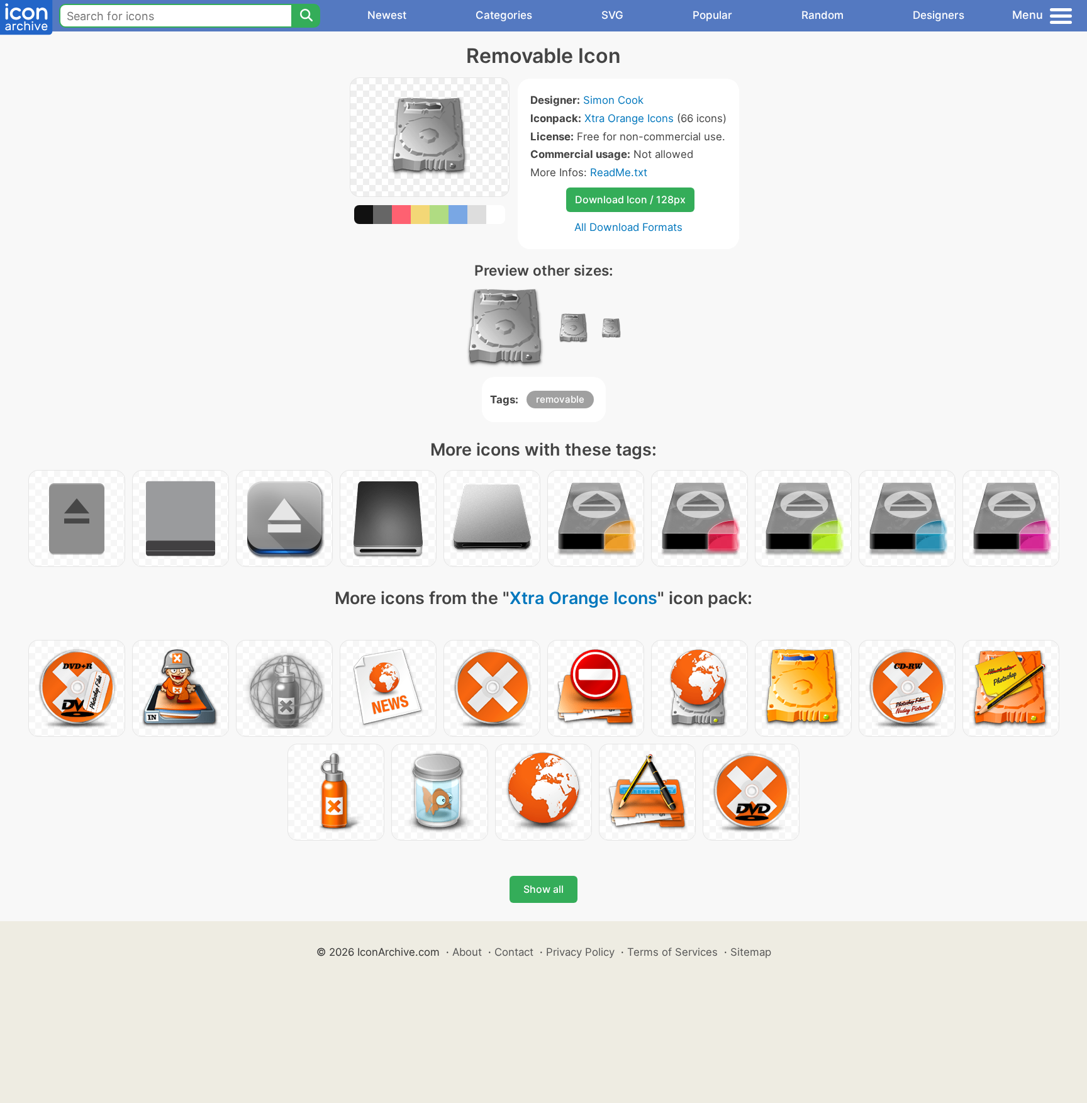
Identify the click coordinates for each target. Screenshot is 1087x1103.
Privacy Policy (580, 952)
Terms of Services (672, 952)
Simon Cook (613, 100)
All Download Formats (628, 227)
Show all (543, 889)
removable (560, 399)
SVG (612, 15)
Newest (386, 15)
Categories (504, 15)
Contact (513, 952)
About (467, 952)
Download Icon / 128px (630, 199)
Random (822, 15)
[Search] (305, 16)
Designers (938, 15)
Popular (712, 15)
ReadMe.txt (618, 172)
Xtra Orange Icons (629, 118)
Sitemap (750, 952)
